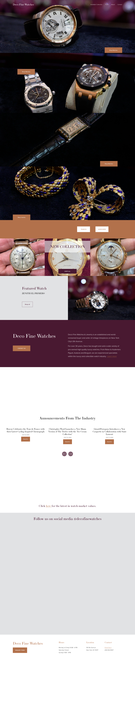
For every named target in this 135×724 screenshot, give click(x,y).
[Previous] (64, 454)
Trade (107, 4)
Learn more (112, 356)
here (49, 506)
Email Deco (108, 647)
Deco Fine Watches (23, 4)
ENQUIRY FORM (20, 650)
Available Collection (96, 4)
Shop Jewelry (21, 217)
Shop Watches (113, 50)
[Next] (70, 454)
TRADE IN (83, 229)
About (113, 4)
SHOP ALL (67, 271)
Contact (120, 4)
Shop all (27, 304)
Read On (25, 439)
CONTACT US (21, 348)
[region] (67, 438)
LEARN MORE (102, 229)
